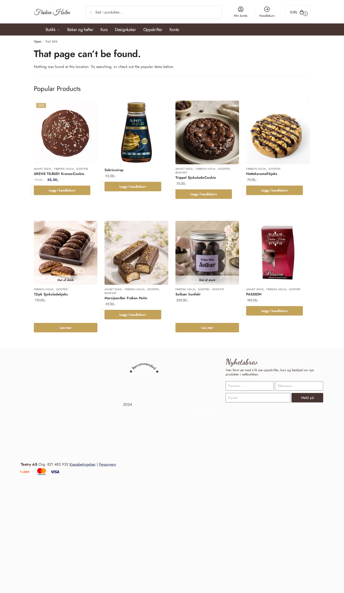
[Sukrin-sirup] (136, 133)
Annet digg (42, 169)
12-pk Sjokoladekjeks (51, 294)
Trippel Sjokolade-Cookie (195, 177)
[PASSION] (278, 253)
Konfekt (181, 172)
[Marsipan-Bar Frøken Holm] (136, 253)
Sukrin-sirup (114, 170)
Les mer (65, 327)
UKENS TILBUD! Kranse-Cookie (59, 173)
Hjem (37, 41)
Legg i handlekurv (62, 190)
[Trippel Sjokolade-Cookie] (207, 133)
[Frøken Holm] (206, 572)
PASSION (253, 294)
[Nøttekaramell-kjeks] (278, 133)
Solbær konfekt (187, 294)
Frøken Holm (64, 169)
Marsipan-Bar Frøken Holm (126, 298)
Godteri (82, 169)
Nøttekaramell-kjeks (261, 173)
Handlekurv (267, 15)
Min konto (241, 15)
